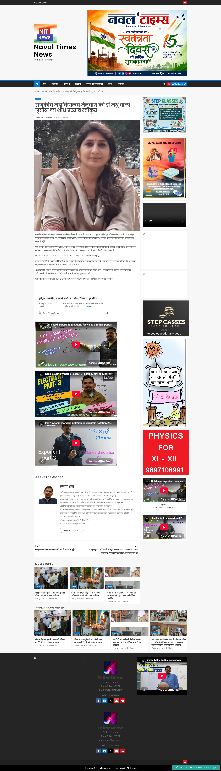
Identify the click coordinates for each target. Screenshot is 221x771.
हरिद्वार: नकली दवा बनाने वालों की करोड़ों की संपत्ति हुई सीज (56, 548)
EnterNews (119, 768)
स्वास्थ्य (67, 84)
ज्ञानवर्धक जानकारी (94, 84)
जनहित (121, 84)
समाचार (55, 84)
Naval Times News (55, 50)
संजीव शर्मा (40, 117)
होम (44, 84)
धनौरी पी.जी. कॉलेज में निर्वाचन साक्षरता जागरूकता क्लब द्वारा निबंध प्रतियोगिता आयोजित (121, 595)
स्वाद (110, 84)
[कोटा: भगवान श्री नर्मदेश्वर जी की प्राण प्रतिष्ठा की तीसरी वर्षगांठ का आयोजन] (87, 578)
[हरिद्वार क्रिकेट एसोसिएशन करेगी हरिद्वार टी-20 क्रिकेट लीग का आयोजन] (51, 578)
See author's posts (72, 530)
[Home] (36, 84)
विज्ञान (78, 84)
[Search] (164, 84)
